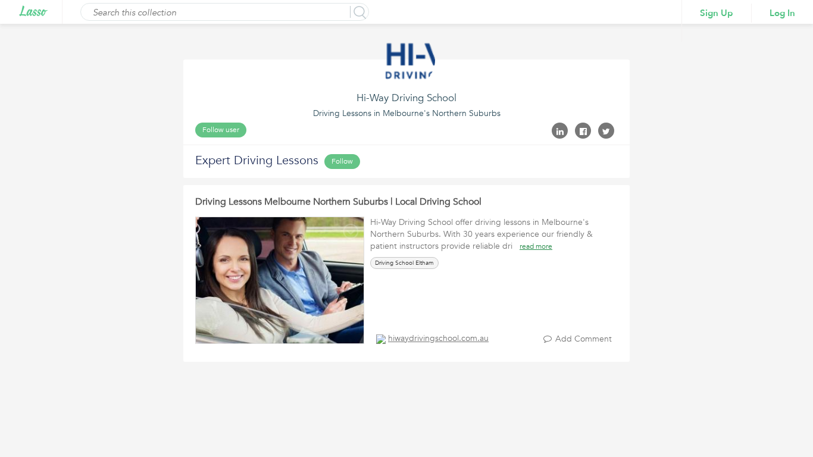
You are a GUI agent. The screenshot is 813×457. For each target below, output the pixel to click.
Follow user (220, 129)
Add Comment (583, 339)
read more (536, 246)
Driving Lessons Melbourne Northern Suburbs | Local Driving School (338, 201)
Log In (782, 13)
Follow (342, 161)
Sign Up (716, 13)
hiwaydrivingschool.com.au (438, 338)
